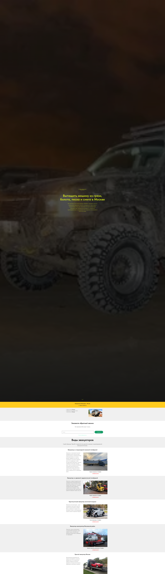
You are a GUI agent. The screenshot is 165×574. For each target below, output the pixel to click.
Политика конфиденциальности (82, 435)
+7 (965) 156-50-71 (82, 405)
